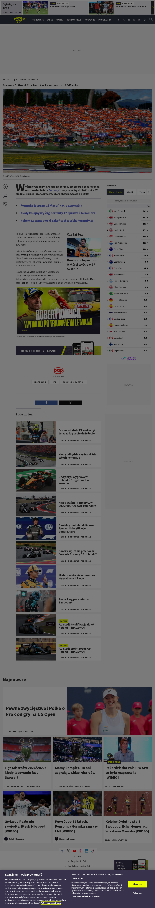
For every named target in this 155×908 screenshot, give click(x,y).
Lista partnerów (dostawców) (85, 896)
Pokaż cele (137, 893)
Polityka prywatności (51, 903)
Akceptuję (137, 884)
